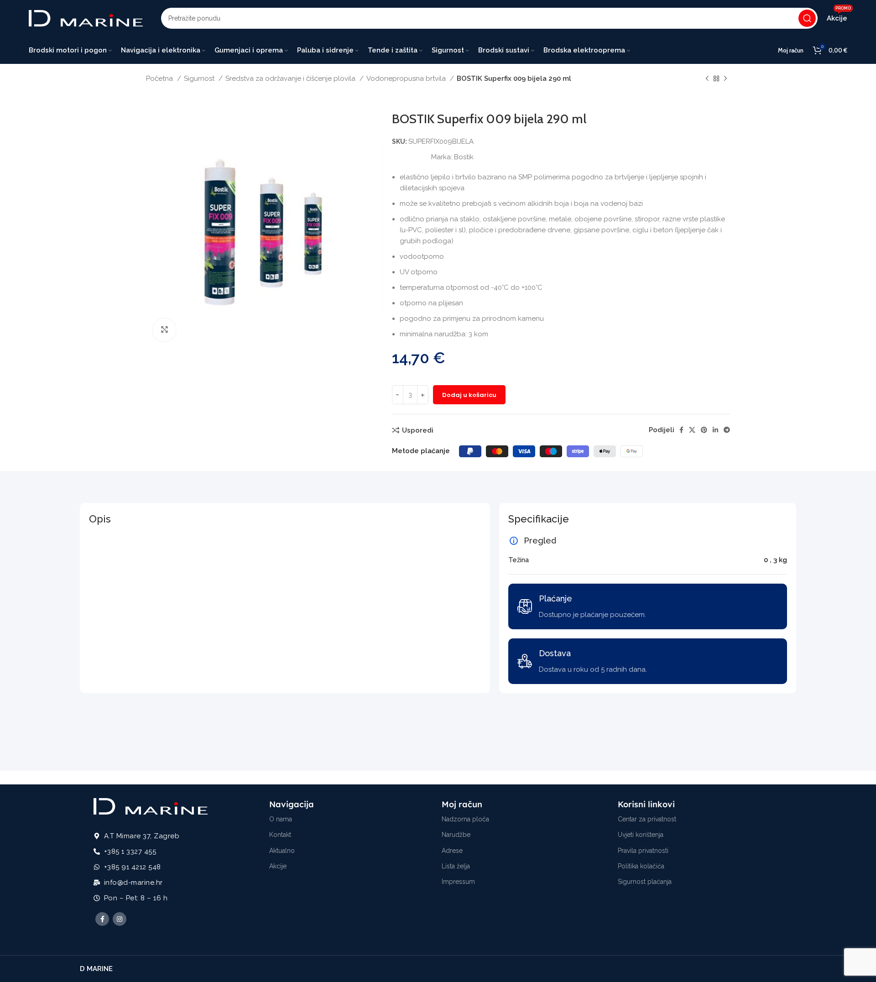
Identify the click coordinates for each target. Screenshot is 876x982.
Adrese (452, 850)
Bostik (464, 157)
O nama (280, 819)
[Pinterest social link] (704, 430)
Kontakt (280, 834)
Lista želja (456, 866)
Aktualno (282, 850)
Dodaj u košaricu (469, 395)
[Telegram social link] (727, 430)
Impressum (458, 881)
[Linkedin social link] (715, 430)
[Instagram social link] (119, 919)
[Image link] (151, 806)
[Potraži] (807, 18)
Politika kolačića (641, 866)
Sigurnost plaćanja (645, 881)
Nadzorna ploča (465, 819)
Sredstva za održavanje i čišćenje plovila (291, 78)
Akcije (278, 866)
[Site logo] (86, 18)
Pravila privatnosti (643, 850)
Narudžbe (456, 834)
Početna (160, 78)
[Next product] (725, 79)
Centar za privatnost (647, 819)
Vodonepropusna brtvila (407, 78)
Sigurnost (200, 78)
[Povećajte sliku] (164, 330)
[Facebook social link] (681, 430)
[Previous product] (707, 79)
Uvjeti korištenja (640, 834)
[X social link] (692, 430)
